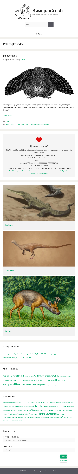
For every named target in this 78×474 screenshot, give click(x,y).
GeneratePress (53, 471)
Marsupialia (37, 410)
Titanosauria (14, 420)
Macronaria (19, 410)
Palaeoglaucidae (24, 125)
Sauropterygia (21, 417)
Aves (7, 125)
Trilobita (20, 420)
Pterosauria (33, 414)
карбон (21, 354)
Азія (36, 375)
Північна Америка (26, 384)
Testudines (52, 417)
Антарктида (44, 376)
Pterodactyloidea (22, 414)
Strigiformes (44, 125)
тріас (24, 357)
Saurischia (51, 414)
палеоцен (60, 354)
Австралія (18, 375)
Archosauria (33, 402)
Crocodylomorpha (50, 406)
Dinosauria (68, 406)
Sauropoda (60, 414)
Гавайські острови (65, 376)
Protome (9, 225)
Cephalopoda (7, 406)
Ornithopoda (61, 410)
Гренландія (7, 380)
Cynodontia (60, 406)
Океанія (53, 380)
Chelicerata (19, 406)
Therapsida (58, 417)
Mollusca (43, 410)
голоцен (5, 354)
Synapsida (37, 417)
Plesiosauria (69, 410)
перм (65, 354)
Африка (54, 375)
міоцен (43, 353)
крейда (34, 353)
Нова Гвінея (34, 380)
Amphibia (15, 402)
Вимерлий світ (47, 10)
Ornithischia (51, 410)
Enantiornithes (6, 410)
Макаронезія (27, 380)
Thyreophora (6, 420)
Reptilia (41, 413)
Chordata (13, 125)
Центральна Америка (51, 385)
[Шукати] (51, 24)
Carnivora (69, 402)
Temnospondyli (45, 417)
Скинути (63, 460)
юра (29, 357)
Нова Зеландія (44, 380)
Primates (5, 414)
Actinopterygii (7, 402)
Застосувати (63, 456)
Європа (7, 375)
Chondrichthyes (28, 406)
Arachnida (27, 402)
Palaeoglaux (10, 55)
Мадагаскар (18, 380)
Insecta (13, 410)
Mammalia (28, 410)
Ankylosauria (21, 402)
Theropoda (67, 417)
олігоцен (50, 354)
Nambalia (9, 270)
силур (19, 357)
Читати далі (7, 115)
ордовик (56, 354)
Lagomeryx (10, 331)
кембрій (26, 354)
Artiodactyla (53, 403)
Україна (41, 385)
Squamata (30, 417)
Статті (8, 121)
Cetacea (13, 406)
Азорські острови (28, 376)
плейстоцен (7, 357)
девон (10, 354)
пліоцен (14, 357)
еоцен (15, 354)
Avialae (64, 402)
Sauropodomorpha (10, 417)
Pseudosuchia (12, 414)
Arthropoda (43, 402)
